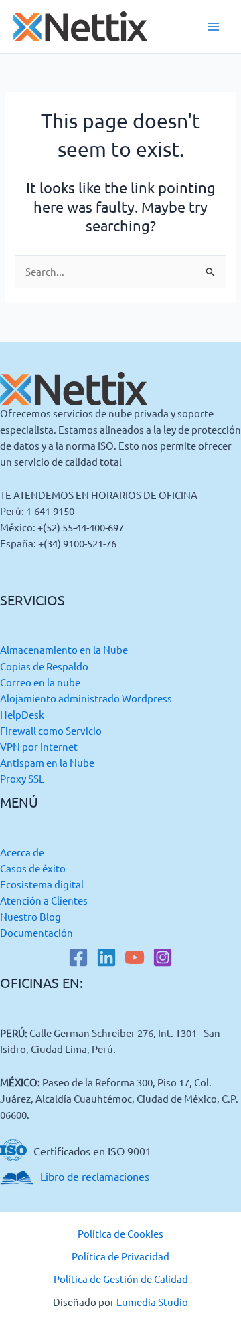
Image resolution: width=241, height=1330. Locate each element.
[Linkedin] (106, 957)
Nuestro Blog (30, 916)
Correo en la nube (40, 682)
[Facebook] (78, 957)
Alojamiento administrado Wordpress (86, 698)
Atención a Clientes (44, 900)
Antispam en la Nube (47, 762)
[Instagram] (163, 957)
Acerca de (22, 852)
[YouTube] (135, 957)
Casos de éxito (33, 868)
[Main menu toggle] (213, 27)
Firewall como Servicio (51, 730)
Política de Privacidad (120, 1256)
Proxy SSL (22, 778)
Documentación (36, 932)
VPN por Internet (39, 746)
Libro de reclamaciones (94, 1176)
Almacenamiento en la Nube (64, 649)
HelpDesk (22, 714)
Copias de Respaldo (44, 666)
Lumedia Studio (152, 1301)
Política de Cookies (120, 1233)
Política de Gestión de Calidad (121, 1278)
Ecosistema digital (42, 884)
